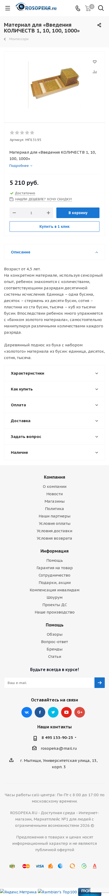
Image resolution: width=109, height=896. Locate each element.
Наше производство (55, 612)
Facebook (40, 712)
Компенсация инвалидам (54, 589)
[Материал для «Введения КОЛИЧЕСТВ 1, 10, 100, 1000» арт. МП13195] (54, 84)
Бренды (54, 649)
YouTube (66, 712)
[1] (12, 133)
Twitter (53, 712)
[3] (22, 133)
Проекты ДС (54, 604)
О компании (54, 486)
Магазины (54, 501)
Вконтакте (26, 712)
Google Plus (79, 712)
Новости (54, 493)
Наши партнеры (54, 515)
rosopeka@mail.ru (59, 748)
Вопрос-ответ (54, 641)
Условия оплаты (54, 523)
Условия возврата (54, 538)
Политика (54, 508)
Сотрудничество (54, 575)
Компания (54, 477)
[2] (17, 133)
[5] (32, 133)
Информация (54, 551)
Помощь (54, 560)
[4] (27, 133)
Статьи (54, 656)
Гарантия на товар (55, 567)
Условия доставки (54, 530)
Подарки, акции (55, 582)
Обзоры (54, 634)
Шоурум (54, 597)
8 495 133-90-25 (57, 737)
